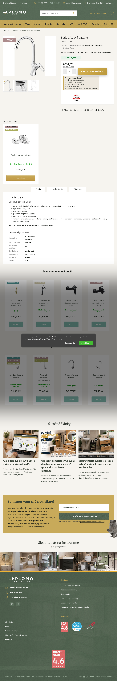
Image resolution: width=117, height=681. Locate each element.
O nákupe (23, 3)
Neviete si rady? (11, 631)
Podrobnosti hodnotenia (92, 45)
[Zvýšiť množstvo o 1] (74, 71)
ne (26, 247)
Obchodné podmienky (69, 599)
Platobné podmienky (69, 590)
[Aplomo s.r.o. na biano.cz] (58, 659)
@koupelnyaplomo (58, 547)
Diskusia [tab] (77, 189)
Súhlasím (87, 343)
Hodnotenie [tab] (57, 189)
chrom (32, 214)
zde (60, 339)
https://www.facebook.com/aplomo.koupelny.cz (11, 604)
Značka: (69, 48)
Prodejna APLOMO (18, 597)
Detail (15, 324)
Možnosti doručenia (102, 52)
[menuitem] (12, 24)
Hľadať (74, 13)
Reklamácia (65, 594)
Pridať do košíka (92, 71)
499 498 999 (16, 592)
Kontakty (8, 640)
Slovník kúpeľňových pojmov (16, 635)
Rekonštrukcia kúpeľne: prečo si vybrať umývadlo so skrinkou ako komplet (96, 464)
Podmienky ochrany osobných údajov (75, 607)
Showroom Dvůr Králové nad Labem (100, 3)
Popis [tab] (38, 189)
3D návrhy (9, 622)
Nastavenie (69, 343)
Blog (7, 627)
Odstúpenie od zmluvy (69, 603)
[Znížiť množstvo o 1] (65, 71)
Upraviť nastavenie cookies (57, 676)
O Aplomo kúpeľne (9, 3)
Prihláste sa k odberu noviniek (84, 516)
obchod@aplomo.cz (19, 588)
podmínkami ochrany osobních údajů (92, 522)
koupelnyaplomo (18, 604)
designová (29, 251)
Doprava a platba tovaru (70, 586)
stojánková (30, 254)
